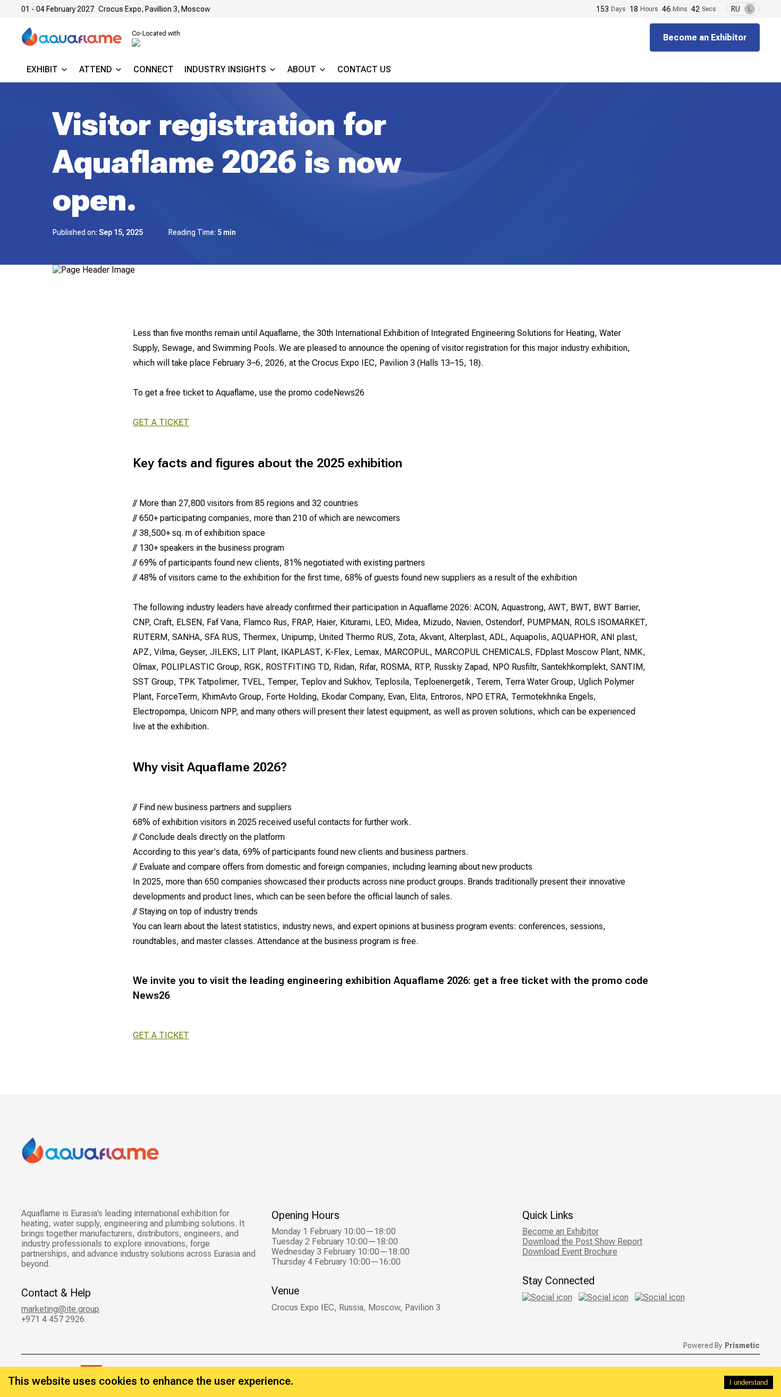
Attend (95, 69)
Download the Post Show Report (582, 1241)
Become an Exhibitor (704, 37)
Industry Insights (225, 69)
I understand (748, 1382)
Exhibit (42, 69)
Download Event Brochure (569, 1252)
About (301, 69)
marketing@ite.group (60, 1309)
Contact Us (364, 69)
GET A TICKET (161, 422)
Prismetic (742, 1345)
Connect (153, 69)
